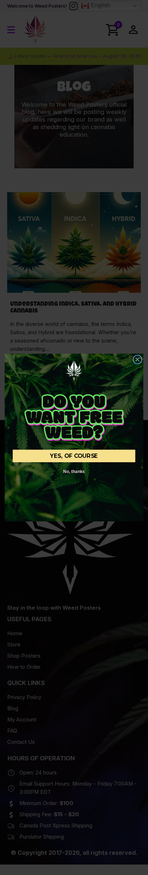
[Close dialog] (137, 359)
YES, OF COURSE (74, 455)
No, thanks (73, 471)
